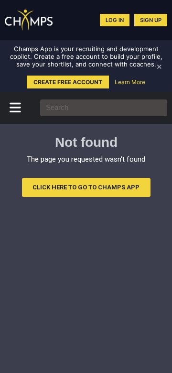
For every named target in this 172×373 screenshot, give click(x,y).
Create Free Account (67, 82)
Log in (115, 20)
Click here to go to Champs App (86, 187)
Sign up (150, 20)
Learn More (130, 82)
